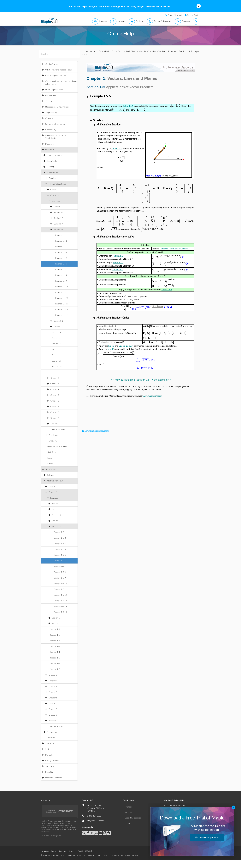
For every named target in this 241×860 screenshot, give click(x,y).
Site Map (135, 855)
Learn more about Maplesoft (51, 836)
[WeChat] (109, 833)
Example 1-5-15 (61, 315)
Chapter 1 (54, 195)
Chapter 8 (54, 412)
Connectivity (50, 129)
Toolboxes (49, 766)
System (48, 749)
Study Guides (52, 172)
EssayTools (52, 161)
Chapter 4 (54, 389)
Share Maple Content (54, 89)
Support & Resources (133, 818)
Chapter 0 (54, 189)
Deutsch (71, 851)
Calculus (52, 178)
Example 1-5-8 (61, 275)
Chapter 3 (54, 383)
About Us (45, 800)
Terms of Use (89, 855)
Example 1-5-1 (61, 235)
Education (49, 149)
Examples (56, 201)
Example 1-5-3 (61, 246)
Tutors (50, 463)
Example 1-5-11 (61, 292)
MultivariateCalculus (57, 184)
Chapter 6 (54, 401)
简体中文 (88, 851)
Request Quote (193, 15)
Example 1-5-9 (61, 281)
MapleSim (49, 772)
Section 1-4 (58, 224)
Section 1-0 (57, 332)
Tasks (49, 458)
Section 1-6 (58, 321)
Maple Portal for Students (57, 446)
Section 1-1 (58, 206)
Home (85, 51)
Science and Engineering (55, 124)
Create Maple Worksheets (56, 75)
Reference (49, 743)
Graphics (49, 118)
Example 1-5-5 (61, 258)
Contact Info (88, 800)
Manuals (49, 755)
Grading (50, 166)
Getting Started (51, 64)
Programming (50, 112)
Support (93, 51)
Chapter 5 (54, 395)
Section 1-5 (58, 229)
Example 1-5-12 (61, 298)
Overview (53, 441)
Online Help (104, 51)
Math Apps (49, 144)
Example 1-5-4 (61, 252)
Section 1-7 (58, 326)
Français (62, 851)
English (54, 851)
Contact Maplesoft (175, 15)
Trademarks (125, 855)
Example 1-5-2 (61, 241)
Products (128, 807)
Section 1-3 (58, 218)
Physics (48, 101)
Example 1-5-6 (61, 264)
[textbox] (176, 105)
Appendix (54, 423)
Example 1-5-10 (61, 286)
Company (128, 823)
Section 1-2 (58, 212)
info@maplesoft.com (95, 820)
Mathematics (50, 95)
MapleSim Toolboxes (53, 777)
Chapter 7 (54, 406)
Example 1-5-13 (61, 303)
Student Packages (54, 155)
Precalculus (53, 435)
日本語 (80, 851)
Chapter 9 (54, 418)
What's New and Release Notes (58, 70)
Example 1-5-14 (61, 309)
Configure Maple (52, 760)
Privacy (98, 855)
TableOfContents (57, 429)
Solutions (128, 812)
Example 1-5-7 (61, 269)
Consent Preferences (111, 855)
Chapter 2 (54, 378)
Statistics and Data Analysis (57, 107)
